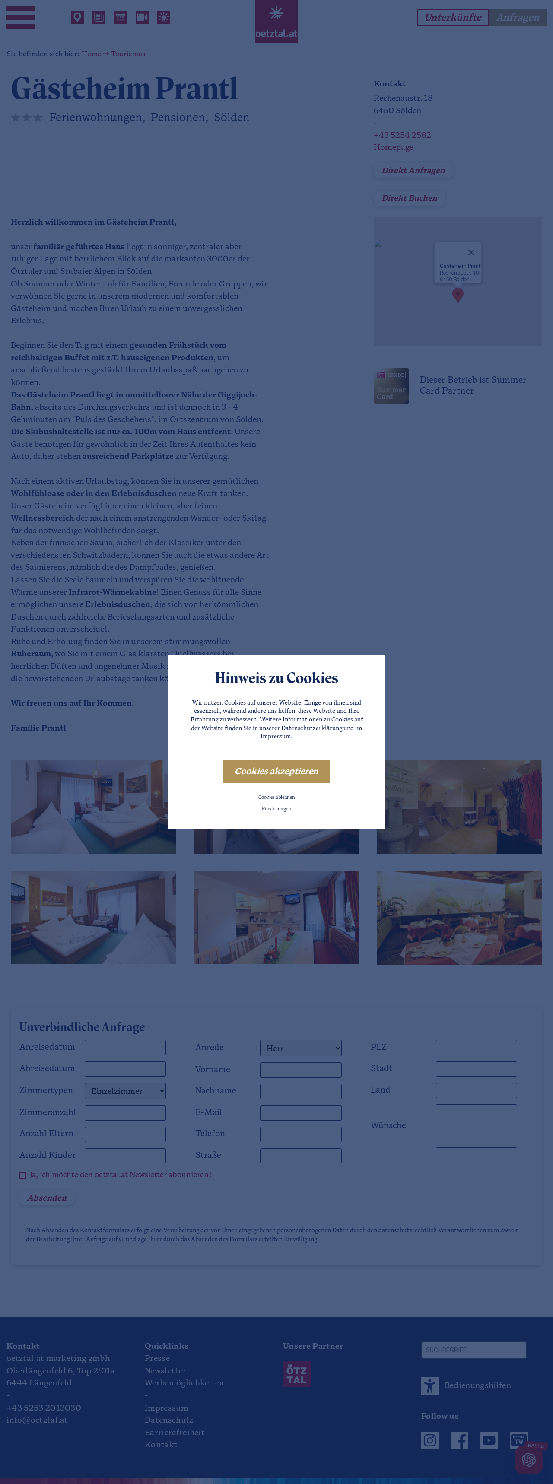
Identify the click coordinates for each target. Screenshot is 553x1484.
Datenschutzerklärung (311, 728)
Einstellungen (276, 809)
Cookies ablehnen (276, 797)
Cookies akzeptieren (276, 771)
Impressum (276, 737)
